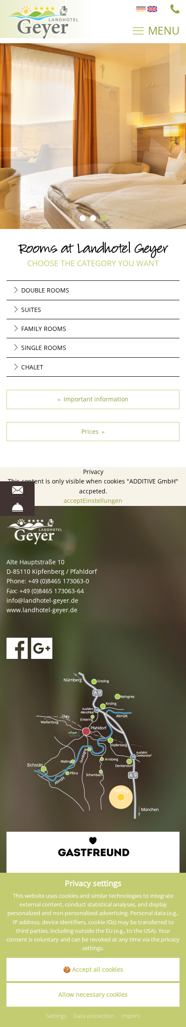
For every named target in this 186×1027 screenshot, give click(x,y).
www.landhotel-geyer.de (41, 610)
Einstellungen (102, 500)
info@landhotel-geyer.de (42, 600)
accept (73, 500)
